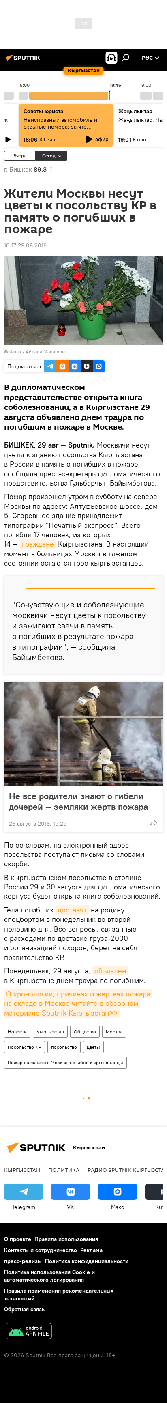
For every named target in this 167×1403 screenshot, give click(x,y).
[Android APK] (28, 1332)
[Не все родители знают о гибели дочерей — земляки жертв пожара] (83, 734)
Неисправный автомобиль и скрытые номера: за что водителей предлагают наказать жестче (66, 130)
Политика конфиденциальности (86, 1261)
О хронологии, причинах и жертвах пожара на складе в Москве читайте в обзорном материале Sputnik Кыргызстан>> (78, 1003)
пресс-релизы (23, 1261)
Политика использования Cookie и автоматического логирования (49, 1275)
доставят (72, 910)
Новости (17, 1032)
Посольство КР (24, 1047)
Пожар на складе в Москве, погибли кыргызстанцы (65, 1062)
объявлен (110, 970)
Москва (114, 1032)
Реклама (91, 1250)
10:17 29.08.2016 (25, 245)
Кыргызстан (50, 1032)
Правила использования (66, 1239)
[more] (154, 823)
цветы (93, 1047)
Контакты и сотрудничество (40, 1250)
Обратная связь (24, 1309)
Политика (63, 1169)
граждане (38, 544)
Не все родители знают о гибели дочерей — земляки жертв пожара (78, 801)
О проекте (17, 1239)
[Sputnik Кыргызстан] (24, 61)
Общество (85, 1032)
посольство (64, 1047)
